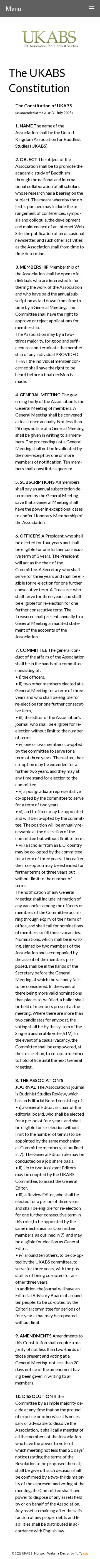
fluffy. (81, 1553)
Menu (13, 8)
